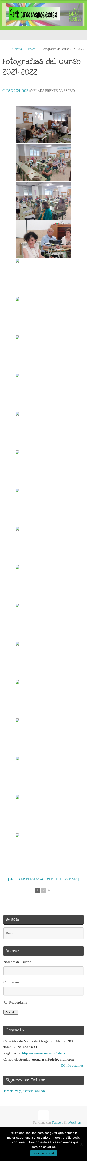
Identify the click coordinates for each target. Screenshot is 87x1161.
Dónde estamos (72, 1065)
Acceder (10, 1012)
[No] (81, 1144)
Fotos (31, 49)
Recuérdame (18, 1002)
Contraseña (11, 982)
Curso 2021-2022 (15, 90)
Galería (17, 49)
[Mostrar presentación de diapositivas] (43, 879)
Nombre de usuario (17, 962)
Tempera (57, 1122)
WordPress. (75, 1122)
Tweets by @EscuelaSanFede (24, 1091)
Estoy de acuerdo (43, 1153)
